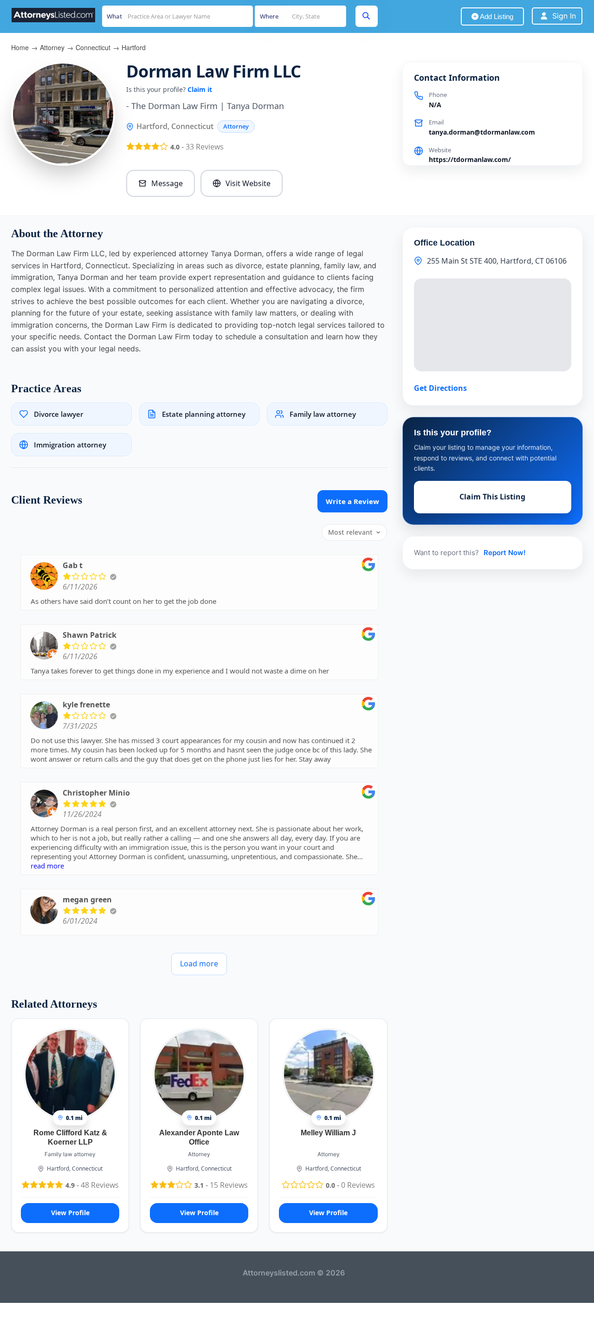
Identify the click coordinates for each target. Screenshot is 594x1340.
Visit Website (248, 183)
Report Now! (505, 552)
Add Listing (495, 16)
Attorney (52, 47)
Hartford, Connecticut (75, 1168)
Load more (199, 963)
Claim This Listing (492, 497)
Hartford (134, 47)
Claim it (199, 89)
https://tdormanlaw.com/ (470, 159)
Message (167, 183)
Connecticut (93, 47)
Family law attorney (70, 1154)
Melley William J (328, 1133)
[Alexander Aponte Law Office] (199, 1073)
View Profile (70, 1212)
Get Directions (440, 388)
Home (20, 47)
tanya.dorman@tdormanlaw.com (482, 132)
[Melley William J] (328, 1073)
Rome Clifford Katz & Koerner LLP (70, 1137)
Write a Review (352, 501)
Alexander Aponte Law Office (199, 1137)
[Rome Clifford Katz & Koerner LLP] (70, 1073)
